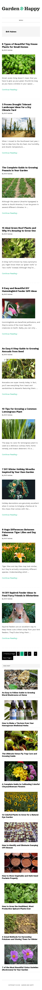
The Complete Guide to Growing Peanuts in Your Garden (20, 169)
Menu (21, 20)
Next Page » (7, 658)
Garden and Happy (21, 9)
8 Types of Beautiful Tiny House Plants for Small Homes (20, 45)
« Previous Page (9, 654)
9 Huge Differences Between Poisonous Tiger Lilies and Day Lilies (19, 532)
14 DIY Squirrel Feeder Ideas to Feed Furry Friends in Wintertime (20, 594)
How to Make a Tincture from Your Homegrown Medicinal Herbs (18, 724)
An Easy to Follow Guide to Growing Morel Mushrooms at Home (18, 693)
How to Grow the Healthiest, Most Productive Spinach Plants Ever (18, 907)
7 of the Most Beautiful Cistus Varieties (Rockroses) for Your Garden (20, 968)
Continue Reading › (10, 90)
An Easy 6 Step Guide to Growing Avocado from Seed (20, 350)
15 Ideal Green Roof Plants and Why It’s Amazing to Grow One (19, 229)
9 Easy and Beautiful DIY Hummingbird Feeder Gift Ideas (19, 289)
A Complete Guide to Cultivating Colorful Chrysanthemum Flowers (20, 785)
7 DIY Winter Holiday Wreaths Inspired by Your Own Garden (18, 470)
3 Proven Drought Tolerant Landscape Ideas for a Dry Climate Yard (16, 107)
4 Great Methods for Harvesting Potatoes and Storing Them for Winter (19, 938)
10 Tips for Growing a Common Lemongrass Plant (19, 410)
